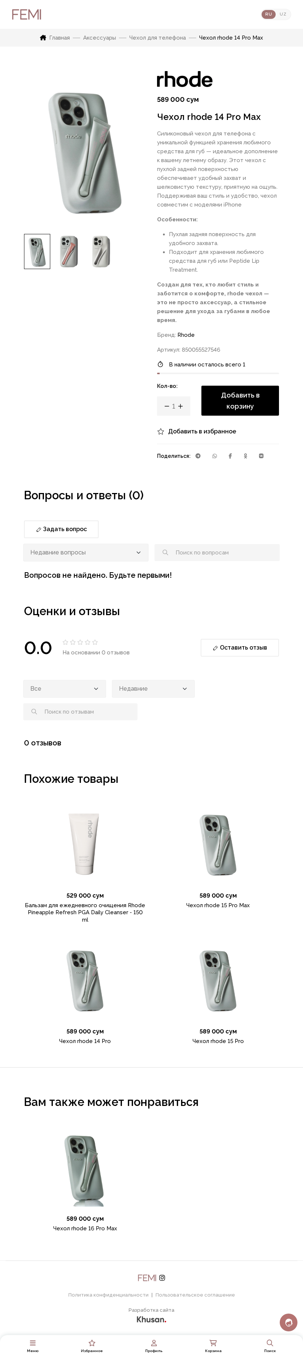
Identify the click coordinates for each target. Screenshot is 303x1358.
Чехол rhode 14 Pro (85, 1041)
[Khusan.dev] (151, 1318)
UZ (283, 14)
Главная (59, 37)
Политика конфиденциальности (108, 1295)
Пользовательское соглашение (195, 1295)
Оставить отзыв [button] (242, 647)
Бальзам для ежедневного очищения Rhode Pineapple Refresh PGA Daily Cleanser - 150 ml (85, 912)
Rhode (186, 335)
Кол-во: (167, 386)
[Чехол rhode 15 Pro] (218, 979)
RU (268, 14)
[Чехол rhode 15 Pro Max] (218, 843)
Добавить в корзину (240, 400)
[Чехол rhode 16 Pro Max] (85, 1167)
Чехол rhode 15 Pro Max (218, 905)
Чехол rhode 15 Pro (218, 1041)
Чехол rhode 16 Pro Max (85, 1228)
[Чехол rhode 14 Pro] (85, 979)
